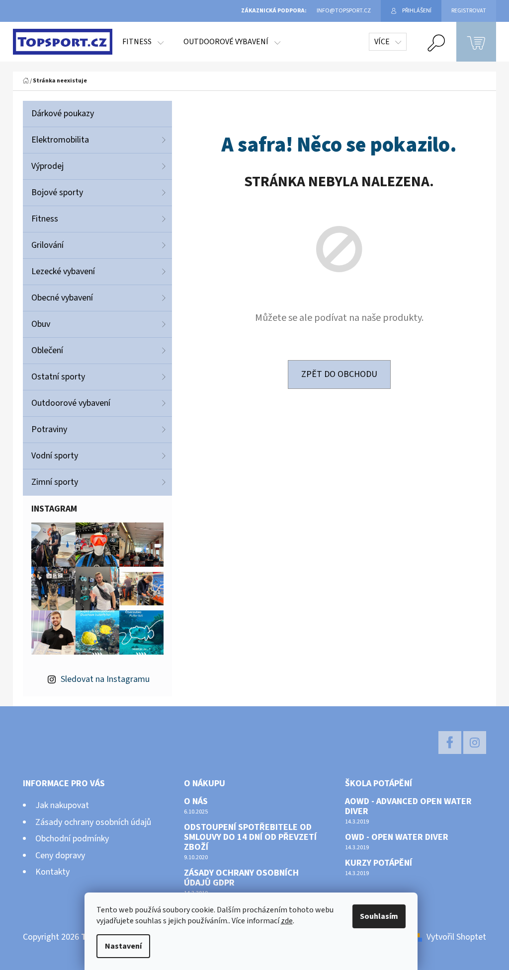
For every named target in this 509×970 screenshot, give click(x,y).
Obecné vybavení (62, 298)
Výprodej (47, 166)
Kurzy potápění (378, 863)
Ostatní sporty (58, 377)
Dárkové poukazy (62, 113)
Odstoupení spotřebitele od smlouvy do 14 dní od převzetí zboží (250, 837)
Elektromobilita (60, 140)
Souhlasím (379, 916)
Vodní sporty (54, 455)
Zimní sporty (54, 482)
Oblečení (47, 350)
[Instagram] (474, 742)
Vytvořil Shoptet (456, 937)
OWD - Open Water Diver (396, 837)
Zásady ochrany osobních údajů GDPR (241, 878)
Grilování (47, 245)
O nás (196, 802)
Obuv (40, 324)
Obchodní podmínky (72, 838)
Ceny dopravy (60, 855)
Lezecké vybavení (63, 271)
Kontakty (52, 872)
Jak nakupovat (62, 805)
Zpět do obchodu (339, 374)
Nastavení (123, 946)
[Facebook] (449, 742)
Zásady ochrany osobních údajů (93, 822)
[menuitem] (142, 42)
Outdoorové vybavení (70, 403)
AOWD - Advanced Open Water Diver (408, 807)
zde (287, 920)
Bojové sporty (57, 192)
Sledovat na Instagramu (105, 679)
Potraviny (49, 429)
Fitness (44, 219)
